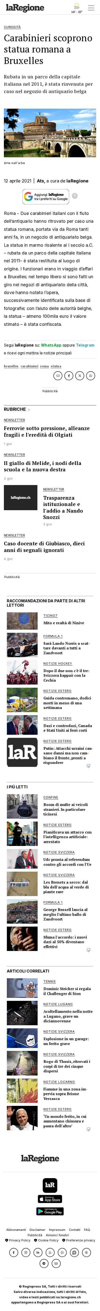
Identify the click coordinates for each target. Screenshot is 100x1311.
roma (44, 366)
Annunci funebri (57, 1235)
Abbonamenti (16, 1230)
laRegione (78, 180)
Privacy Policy (19, 1240)
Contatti (74, 1230)
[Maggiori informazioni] (75, 197)
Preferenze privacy (80, 1240)
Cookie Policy (47, 1240)
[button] (13, 1252)
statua (56, 366)
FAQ (87, 1230)
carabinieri (29, 366)
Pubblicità (35, 1235)
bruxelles (11, 366)
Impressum (57, 1230)
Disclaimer (37, 1230)
